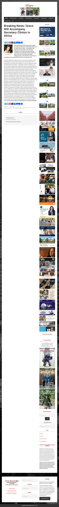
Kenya (31, 107)
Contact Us (41, 436)
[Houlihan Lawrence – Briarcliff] (47, 110)
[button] (13, 21)
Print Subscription (42, 441)
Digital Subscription (43, 438)
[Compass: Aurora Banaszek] (47, 194)
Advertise (41, 433)
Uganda (23, 108)
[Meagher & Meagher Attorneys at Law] (47, 162)
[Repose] (47, 120)
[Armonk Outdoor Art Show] (47, 267)
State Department (7, 108)
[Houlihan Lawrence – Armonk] (47, 99)
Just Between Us (12, 106)
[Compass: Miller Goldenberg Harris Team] (47, 131)
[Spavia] (47, 257)
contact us (51, 346)
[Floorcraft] (47, 225)
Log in (36, 505)
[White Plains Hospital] (47, 36)
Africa (22, 107)
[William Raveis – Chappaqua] (47, 57)
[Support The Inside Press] (12, 486)
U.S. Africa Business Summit (16, 108)
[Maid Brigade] (47, 141)
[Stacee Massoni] (47, 152)
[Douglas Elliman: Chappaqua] (47, 246)
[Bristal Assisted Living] (47, 236)
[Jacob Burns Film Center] (47, 204)
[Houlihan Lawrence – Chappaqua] (47, 89)
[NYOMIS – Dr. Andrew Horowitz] (47, 78)
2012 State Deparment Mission (14, 107)
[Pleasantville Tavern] (47, 183)
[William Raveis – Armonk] (47, 47)
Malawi (33, 107)
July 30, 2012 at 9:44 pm (11, 119)
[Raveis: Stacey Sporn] (47, 68)
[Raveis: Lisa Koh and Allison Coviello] (47, 173)
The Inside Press (29, 10)
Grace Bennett (26, 107)
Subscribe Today (45, 498)
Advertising (12, 488)
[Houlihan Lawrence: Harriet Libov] (47, 215)
